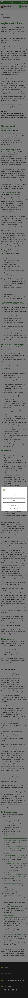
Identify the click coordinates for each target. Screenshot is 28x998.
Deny (14, 495)
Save (14, 500)
